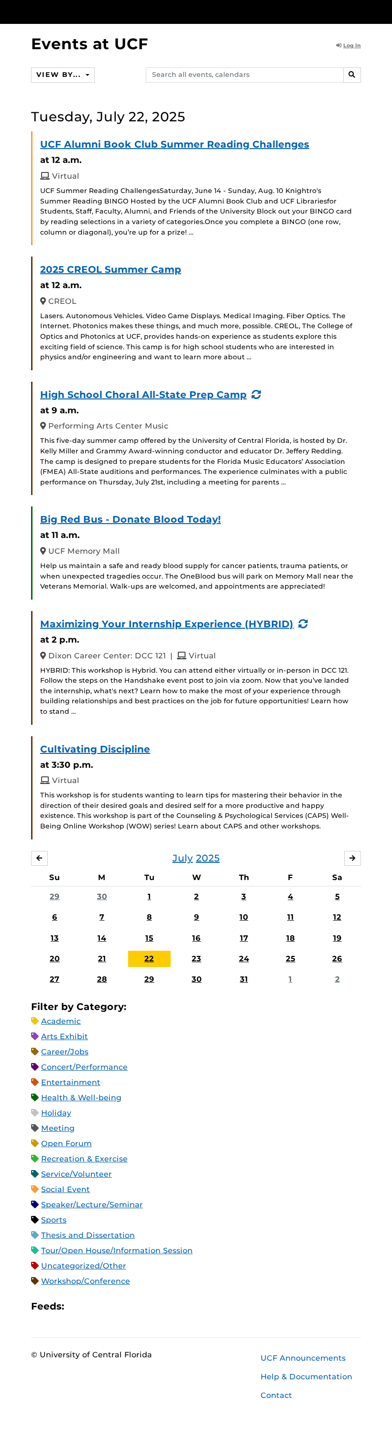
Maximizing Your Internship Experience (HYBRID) (167, 624)
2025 (208, 858)
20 (55, 958)
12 (337, 917)
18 (290, 938)
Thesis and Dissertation (88, 1235)
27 (54, 979)
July (183, 858)
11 (290, 917)
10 (244, 917)
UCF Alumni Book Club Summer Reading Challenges (174, 144)
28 (102, 979)
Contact (276, 1395)
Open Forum (66, 1143)
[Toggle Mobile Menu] (358, 11)
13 (55, 938)
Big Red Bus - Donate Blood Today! (130, 519)
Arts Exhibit (64, 1036)
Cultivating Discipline (95, 749)
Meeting (58, 1128)
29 (55, 896)
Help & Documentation (306, 1376)
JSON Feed (141, 1306)
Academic (61, 1021)
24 (244, 958)
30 (102, 896)
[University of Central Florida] (94, 11)
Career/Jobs (64, 1051)
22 (149, 958)
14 (102, 938)
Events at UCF (89, 43)
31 (244, 979)
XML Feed (125, 1306)
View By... (59, 74)
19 (337, 938)
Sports (53, 1220)
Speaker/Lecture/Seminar (92, 1204)
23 (196, 958)
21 (102, 958)
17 (244, 938)
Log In (352, 45)
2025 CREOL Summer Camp (110, 269)
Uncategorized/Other (83, 1265)
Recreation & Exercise (84, 1158)
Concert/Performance (84, 1067)
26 (337, 958)
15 (149, 938)
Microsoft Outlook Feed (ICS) (93, 1306)
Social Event (65, 1189)
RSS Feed (109, 1306)
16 (196, 938)
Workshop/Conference (85, 1281)
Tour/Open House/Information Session (117, 1250)
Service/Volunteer (76, 1174)
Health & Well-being (81, 1097)
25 (290, 958)
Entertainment (70, 1082)
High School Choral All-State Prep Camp (143, 394)
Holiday (56, 1112)
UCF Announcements (303, 1358)
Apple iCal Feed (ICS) (76, 1306)
